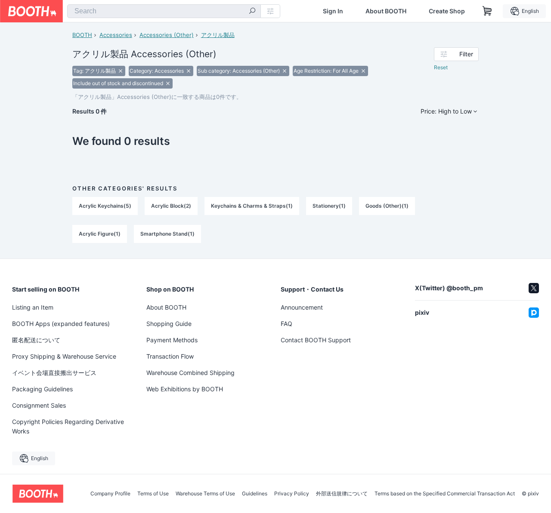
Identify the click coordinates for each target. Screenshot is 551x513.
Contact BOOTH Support (316, 340)
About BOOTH (385, 11)
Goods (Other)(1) (387, 206)
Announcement (302, 307)
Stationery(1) (329, 206)
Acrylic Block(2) (171, 206)
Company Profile (110, 493)
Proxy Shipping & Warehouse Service (64, 356)
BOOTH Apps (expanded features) (61, 323)
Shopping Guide (169, 323)
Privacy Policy (291, 493)
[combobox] (164, 11)
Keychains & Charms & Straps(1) (252, 206)
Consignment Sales (39, 405)
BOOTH (82, 34)
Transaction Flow (170, 356)
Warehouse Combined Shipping (190, 372)
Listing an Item (32, 307)
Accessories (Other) (166, 34)
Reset (441, 67)
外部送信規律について (342, 493)
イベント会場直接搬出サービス (54, 372)
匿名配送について (36, 340)
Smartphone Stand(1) (167, 233)
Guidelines (254, 493)
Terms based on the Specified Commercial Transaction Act (445, 493)
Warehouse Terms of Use (205, 493)
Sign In (333, 11)
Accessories (115, 34)
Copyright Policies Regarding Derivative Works (68, 426)
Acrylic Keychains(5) (105, 206)
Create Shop (447, 11)
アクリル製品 (218, 34)
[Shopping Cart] (487, 11)
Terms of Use (153, 493)
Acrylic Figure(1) (100, 233)
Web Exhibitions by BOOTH (184, 389)
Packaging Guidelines (42, 389)
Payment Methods (172, 340)
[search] (252, 12)
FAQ (286, 323)
